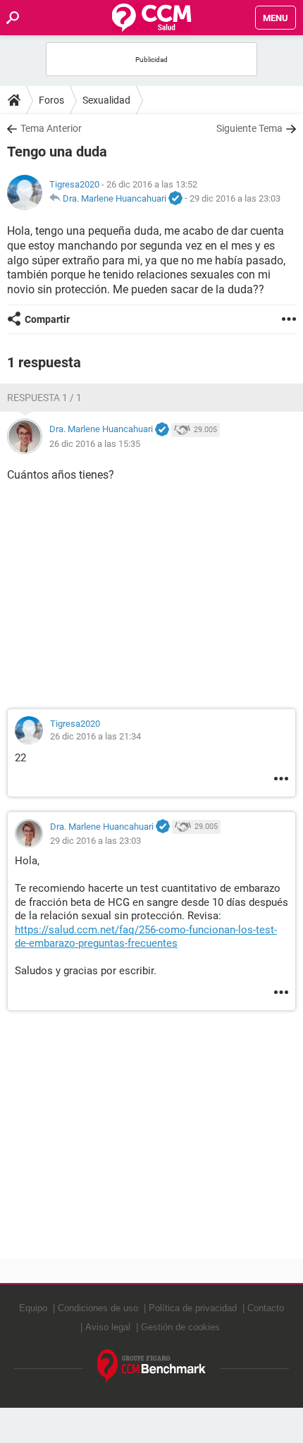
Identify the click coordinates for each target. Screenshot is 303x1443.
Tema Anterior (51, 128)
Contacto (265, 1308)
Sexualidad (106, 100)
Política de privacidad (193, 1308)
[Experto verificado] (175, 199)
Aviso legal (107, 1327)
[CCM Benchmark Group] (152, 1366)
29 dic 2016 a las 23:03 (235, 198)
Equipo (33, 1308)
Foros (51, 100)
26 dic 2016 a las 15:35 (94, 443)
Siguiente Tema (249, 128)
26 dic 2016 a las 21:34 (95, 736)
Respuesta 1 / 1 (44, 397)
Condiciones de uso (98, 1308)
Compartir (47, 319)
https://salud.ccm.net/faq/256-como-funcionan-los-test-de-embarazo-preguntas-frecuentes (146, 936)
